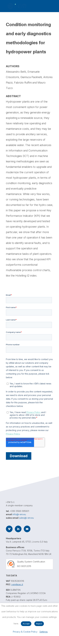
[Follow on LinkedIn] (18, 529)
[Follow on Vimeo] (9, 529)
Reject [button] (39, 623)
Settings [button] (43, 631)
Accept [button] (26, 623)
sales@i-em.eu (26, 518)
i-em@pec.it (17, 584)
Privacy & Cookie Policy (25, 631)
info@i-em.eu (19, 514)
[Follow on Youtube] (27, 529)
